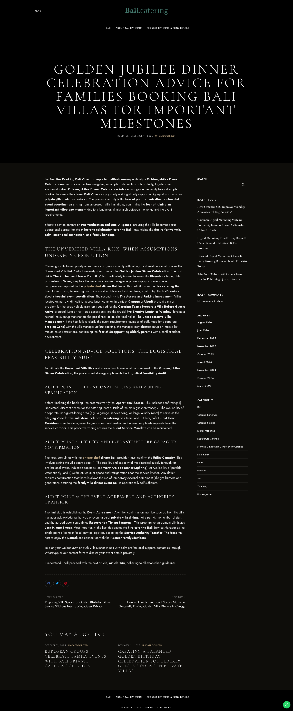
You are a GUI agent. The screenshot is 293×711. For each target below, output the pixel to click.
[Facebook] (48, 583)
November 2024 (206, 370)
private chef (92, 286)
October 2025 (205, 354)
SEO (199, 478)
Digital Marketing (206, 431)
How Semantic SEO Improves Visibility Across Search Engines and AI (221, 209)
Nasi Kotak (203, 454)
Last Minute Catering (208, 439)
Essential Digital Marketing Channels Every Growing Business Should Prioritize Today (222, 261)
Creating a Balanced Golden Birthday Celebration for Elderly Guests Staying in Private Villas (150, 661)
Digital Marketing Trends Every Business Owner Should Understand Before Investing (221, 243)
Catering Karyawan (207, 415)
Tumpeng (202, 486)
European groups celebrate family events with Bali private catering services (75, 658)
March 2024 (204, 386)
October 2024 (205, 378)
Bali (199, 407)
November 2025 (206, 346)
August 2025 (204, 362)
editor (125, 135)
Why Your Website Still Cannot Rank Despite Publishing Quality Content (219, 276)
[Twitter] (57, 583)
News (200, 462)
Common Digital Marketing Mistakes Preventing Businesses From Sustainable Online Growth (221, 225)
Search (202, 179)
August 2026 (204, 322)
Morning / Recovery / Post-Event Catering (220, 447)
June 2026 (203, 330)
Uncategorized (165, 135)
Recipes (201, 470)
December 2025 (206, 338)
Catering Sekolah (206, 423)
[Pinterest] (65, 583)
